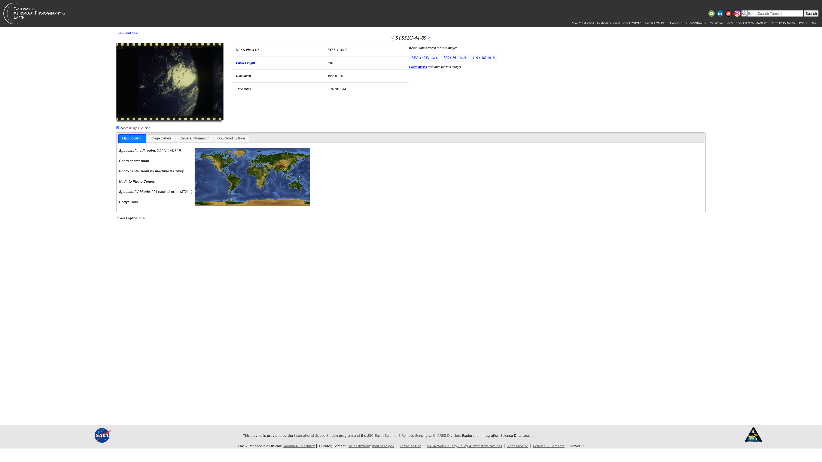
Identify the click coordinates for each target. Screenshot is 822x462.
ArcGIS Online (655, 23)
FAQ (813, 23)
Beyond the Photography (687, 23)
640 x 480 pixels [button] (484, 57)
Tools (803, 23)
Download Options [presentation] (231, 138)
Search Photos (583, 23)
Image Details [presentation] (160, 138)
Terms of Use (410, 446)
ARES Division (448, 435)
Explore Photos (608, 23)
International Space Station (316, 435)
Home (119, 32)
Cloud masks (418, 67)
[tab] (132, 138)
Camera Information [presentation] (194, 138)
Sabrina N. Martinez (299, 446)
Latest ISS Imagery (782, 23)
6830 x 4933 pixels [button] (425, 57)
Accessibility (517, 446)
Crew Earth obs (721, 23)
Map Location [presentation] (132, 138)
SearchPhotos (131, 32)
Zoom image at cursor (134, 128)
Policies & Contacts (548, 446)
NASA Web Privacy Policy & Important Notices (464, 446)
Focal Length (245, 63)
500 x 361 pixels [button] (455, 57)
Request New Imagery (751, 23)
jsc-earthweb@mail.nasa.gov (371, 446)
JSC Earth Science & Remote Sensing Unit (401, 435)
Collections (632, 23)
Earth (128, 202)
